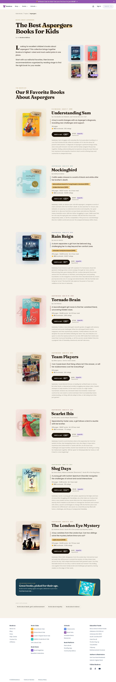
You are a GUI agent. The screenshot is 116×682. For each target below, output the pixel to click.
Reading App (68, 648)
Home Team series (69, 361)
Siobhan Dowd (59, 529)
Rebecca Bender (67, 472)
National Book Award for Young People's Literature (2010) (71, 184)
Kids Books (19, 13)
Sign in (99, 6)
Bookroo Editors (25, 37)
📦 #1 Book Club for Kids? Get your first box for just (56, 2)
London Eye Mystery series (84, 529)
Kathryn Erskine (59, 174)
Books (24, 6)
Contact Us (13, 639)
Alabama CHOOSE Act (96, 631)
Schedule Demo (69, 635)
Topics (26, 13)
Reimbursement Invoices (97, 650)
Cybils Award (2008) (59, 540)
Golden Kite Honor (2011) (60, 187)
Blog (11, 631)
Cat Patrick (57, 304)
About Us (12, 628)
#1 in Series (94, 75)
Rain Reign (62, 236)
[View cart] (93, 6)
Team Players (64, 356)
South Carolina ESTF (96, 636)
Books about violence (72, 607)
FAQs (11, 634)
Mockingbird (64, 169)
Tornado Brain (65, 299)
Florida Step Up (94, 642)
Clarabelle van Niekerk (61, 117)
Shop (16, 6)
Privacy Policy (42, 680)
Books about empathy (55, 607)
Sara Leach (57, 472)
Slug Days (61, 468)
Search (107, 6)
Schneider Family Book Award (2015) (64, 250)
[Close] (114, 1)
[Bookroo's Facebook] (95, 669)
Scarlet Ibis (62, 413)
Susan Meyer (64, 418)
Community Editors (70, 651)
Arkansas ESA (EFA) (96, 634)
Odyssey (92, 647)
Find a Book (67, 645)
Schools (32, 6)
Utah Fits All (93, 639)
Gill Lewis (57, 418)
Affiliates (12, 642)
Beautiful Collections (37, 653)
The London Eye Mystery (75, 525)
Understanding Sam (71, 112)
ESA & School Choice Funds (98, 628)
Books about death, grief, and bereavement (31, 607)
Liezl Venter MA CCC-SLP (78, 117)
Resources (67, 638)
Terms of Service (29, 680)
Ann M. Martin (58, 240)
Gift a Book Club (36, 642)
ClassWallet (93, 645)
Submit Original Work (96, 660)
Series (79, 75)
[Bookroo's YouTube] (100, 669)
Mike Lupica (58, 361)
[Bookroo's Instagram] (91, 669)
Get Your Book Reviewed (97, 657)
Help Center (13, 636)
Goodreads (59, 128)
